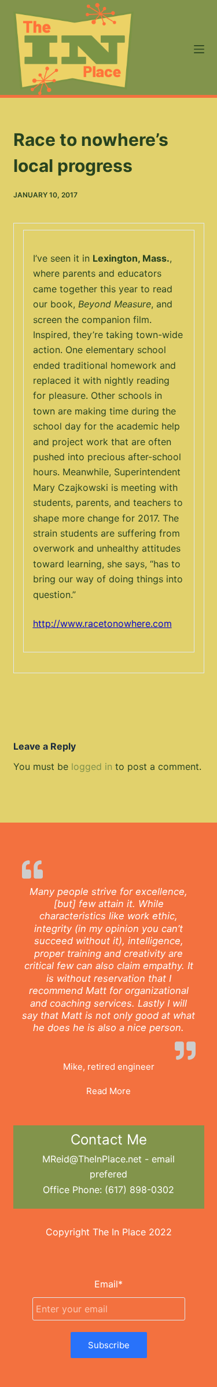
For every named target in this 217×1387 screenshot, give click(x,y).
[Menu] (199, 49)
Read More (108, 1090)
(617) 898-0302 (139, 1189)
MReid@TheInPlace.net (92, 1159)
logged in (91, 766)
